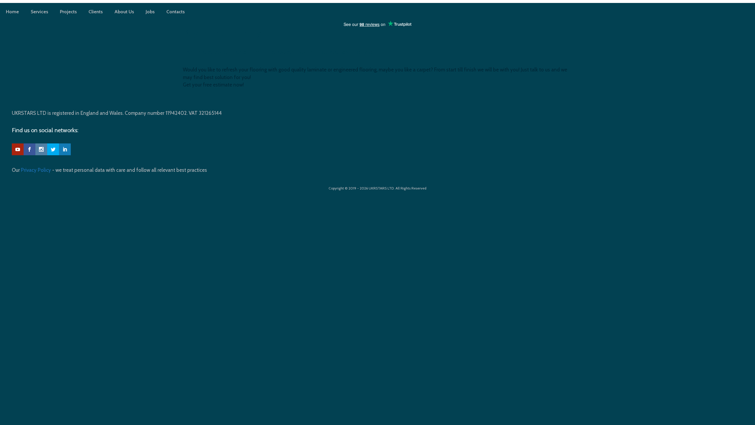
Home (12, 11)
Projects (68, 11)
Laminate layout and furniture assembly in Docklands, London (280, 51)
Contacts (175, 11)
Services (39, 11)
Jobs (150, 11)
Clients (95, 11)
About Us (124, 11)
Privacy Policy (36, 170)
